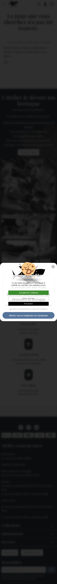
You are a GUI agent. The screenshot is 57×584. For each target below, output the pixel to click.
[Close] (53, 266)
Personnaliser (28, 304)
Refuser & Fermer (28, 298)
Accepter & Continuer (28, 292)
